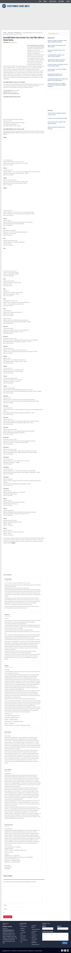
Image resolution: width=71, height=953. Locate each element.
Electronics (10, 32)
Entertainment (24, 940)
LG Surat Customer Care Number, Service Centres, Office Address (58, 65)
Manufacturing (36, 929)
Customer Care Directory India (19, 950)
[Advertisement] (35, 19)
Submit (64, 942)
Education (23, 937)
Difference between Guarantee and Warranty (56, 128)
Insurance (34, 935)
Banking (23, 930)
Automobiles (24, 926)
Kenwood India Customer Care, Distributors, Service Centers (55, 75)
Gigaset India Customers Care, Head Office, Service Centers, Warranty (56, 60)
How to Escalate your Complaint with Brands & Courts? (57, 122)
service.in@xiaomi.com (13, 93)
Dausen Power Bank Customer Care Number (56, 51)
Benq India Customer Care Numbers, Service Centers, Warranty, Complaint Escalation (57, 85)
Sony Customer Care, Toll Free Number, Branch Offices (57, 70)
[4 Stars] (7, 42)
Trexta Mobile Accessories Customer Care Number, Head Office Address (58, 79)
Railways (34, 937)
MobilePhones (18, 32)
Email (60, 926)
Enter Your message (48, 931)
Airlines (23, 928)
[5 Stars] (8, 42)
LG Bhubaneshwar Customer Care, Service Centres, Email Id (56, 55)
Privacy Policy (37, 950)
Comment (5, 884)
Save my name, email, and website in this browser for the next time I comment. (23, 912)
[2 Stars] (4, 42)
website (13, 542)
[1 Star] (3, 42)
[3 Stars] (6, 42)
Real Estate (34, 939)
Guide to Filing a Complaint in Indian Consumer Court (57, 114)
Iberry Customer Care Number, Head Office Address (57, 46)
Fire (22, 942)
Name (44, 926)
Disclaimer (30, 950)
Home (4, 32)
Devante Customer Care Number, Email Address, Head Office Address (57, 41)
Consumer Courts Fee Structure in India (57, 118)
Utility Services (35, 944)
